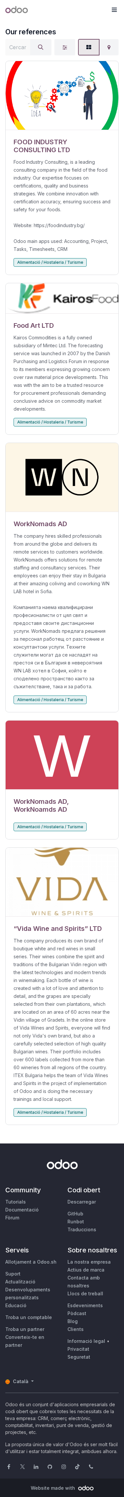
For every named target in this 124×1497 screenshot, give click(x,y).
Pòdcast (76, 1313)
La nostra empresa (89, 1262)
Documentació (22, 1209)
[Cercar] (41, 47)
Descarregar (81, 1202)
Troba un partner (24, 1329)
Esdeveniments (85, 1305)
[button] (114, 10)
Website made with (53, 1488)
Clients (75, 1329)
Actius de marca (85, 1270)
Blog (72, 1321)
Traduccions (81, 1229)
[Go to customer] (62, 95)
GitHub (75, 1213)
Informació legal (86, 1341)
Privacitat (78, 1349)
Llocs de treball (85, 1293)
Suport (13, 1273)
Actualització (20, 1281)
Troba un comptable (28, 1317)
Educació (15, 1305)
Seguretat (78, 1357)
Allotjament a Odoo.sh (31, 1262)
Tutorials (15, 1202)
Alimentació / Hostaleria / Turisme (50, 262)
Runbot (75, 1221)
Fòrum (12, 1217)
